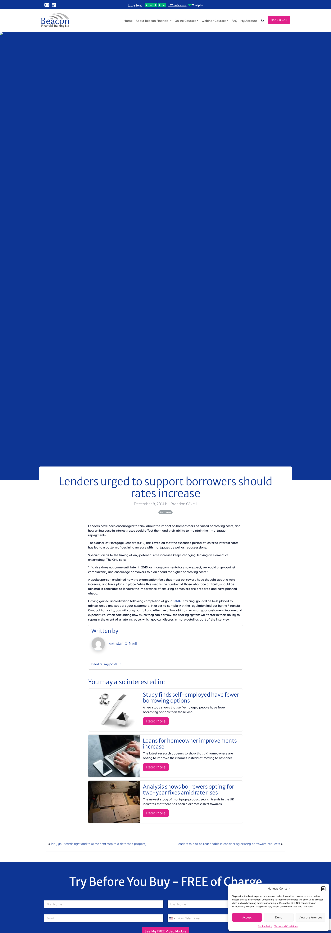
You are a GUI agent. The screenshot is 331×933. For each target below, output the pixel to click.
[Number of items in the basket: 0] (262, 21)
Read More (156, 721)
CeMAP (178, 601)
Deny (278, 917)
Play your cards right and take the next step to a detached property (99, 844)
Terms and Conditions (286, 926)
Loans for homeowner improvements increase (190, 743)
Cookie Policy (265, 926)
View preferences (310, 917)
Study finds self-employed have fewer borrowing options (191, 697)
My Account (248, 21)
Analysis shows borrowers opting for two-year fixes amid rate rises (188, 789)
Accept (247, 917)
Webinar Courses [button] (214, 21)
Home (128, 21)
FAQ (234, 21)
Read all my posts (104, 664)
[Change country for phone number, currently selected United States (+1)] (171, 918)
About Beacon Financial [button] (152, 21)
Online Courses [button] (185, 21)
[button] (323, 888)
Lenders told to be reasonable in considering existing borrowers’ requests (228, 844)
